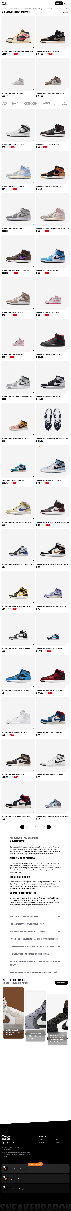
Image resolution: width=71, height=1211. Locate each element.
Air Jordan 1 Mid (26, 9)
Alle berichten (60, 982)
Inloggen (58, 3)
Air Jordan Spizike (59, 9)
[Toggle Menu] (68, 3)
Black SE (12, 884)
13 (44, 827)
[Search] (65, 3)
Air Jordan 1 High (38, 9)
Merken (41, 1139)
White (12, 886)
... (39, 827)
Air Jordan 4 (48, 9)
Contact (57, 1142)
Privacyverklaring (6, 1149)
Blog (56, 1139)
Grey (52, 886)
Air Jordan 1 (4, 9)
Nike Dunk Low (48, 900)
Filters (64, 12)
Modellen (42, 1142)
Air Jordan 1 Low (15, 9)
